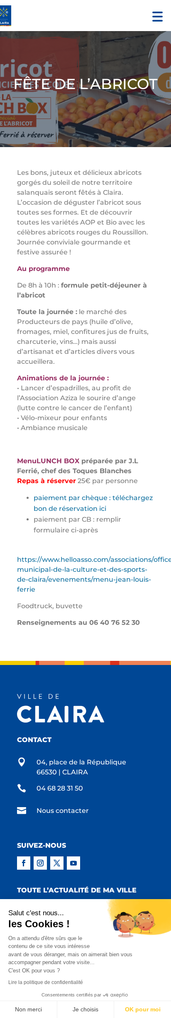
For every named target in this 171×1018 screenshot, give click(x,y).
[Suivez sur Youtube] (73, 863)
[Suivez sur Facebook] (23, 863)
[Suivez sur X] (57, 863)
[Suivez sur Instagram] (40, 863)
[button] (155, 15)
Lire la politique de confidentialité (45, 982)
